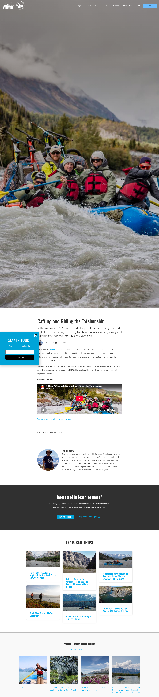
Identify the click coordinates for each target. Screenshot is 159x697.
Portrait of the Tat (26, 687)
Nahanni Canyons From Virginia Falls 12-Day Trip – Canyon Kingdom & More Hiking (78, 582)
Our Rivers (92, 6)
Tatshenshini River (55, 349)
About (104, 6)
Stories (116, 6)
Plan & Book (127, 6)
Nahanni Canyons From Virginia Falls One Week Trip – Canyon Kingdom (43, 575)
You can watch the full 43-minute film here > (55, 419)
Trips (79, 6)
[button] (139, 6)
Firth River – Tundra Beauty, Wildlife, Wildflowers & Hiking (115, 610)
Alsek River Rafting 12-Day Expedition (41, 614)
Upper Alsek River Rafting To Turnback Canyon (78, 618)
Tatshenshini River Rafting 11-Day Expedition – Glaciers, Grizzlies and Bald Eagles (115, 576)
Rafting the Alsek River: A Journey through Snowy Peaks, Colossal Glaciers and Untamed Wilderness (126, 689)
